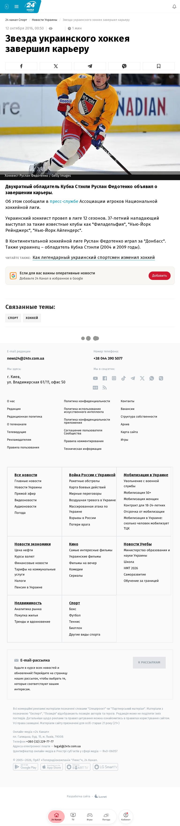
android (25, 767)
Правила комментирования (84, 441)
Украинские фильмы (85, 556)
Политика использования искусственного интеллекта (84, 411)
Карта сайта (129, 432)
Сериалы (76, 576)
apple (52, 767)
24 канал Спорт (16, 19)
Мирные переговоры (85, 494)
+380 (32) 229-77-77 (40, 741)
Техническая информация (82, 449)
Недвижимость (28, 603)
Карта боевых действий (87, 487)
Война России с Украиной (92, 475)
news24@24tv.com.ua (25, 358)
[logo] (30, 6)
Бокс (72, 609)
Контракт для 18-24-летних (144, 505)
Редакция (14, 409)
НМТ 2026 (131, 568)
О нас (11, 401)
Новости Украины (45, 19)
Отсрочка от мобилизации (144, 512)
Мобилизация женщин (141, 499)
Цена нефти (24, 550)
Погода (20, 513)
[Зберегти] (158, 66)
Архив (125, 424)
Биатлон (75, 628)
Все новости (26, 475)
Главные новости (28, 481)
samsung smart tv (105, 767)
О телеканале (16, 424)
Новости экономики (33, 544)
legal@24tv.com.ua (67, 746)
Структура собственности (139, 416)
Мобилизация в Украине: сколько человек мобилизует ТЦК (146, 523)
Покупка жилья (26, 615)
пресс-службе (64, 201)
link (95, 378)
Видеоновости (26, 500)
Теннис (74, 622)
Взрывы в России (82, 518)
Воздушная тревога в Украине (92, 500)
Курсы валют (24, 556)
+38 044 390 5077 (108, 358)
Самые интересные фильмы (90, 550)
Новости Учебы (138, 544)
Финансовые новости (31, 563)
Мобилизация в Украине (146, 475)
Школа (129, 562)
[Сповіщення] (174, 6)
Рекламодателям (19, 439)
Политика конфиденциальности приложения (87, 421)
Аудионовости (25, 506)
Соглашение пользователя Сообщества (83, 432)
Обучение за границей (141, 581)
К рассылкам (149, 662)
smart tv (77, 767)
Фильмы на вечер (83, 563)
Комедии (76, 569)
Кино (73, 544)
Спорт (74, 603)
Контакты (127, 401)
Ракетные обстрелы (84, 481)
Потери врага (79, 524)
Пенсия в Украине (28, 587)
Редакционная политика (24, 416)
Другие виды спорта (84, 634)
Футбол (75, 615)
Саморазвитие (135, 574)
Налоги (20, 581)
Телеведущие (16, 432)
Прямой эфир (25, 494)
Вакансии (127, 409)
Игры (124, 439)
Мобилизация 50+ (137, 493)
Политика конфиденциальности (87, 401)
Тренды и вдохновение (32, 622)
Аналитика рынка (28, 609)
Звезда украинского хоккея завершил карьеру (96, 19)
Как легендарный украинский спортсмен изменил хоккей (94, 257)
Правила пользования (23, 447)
